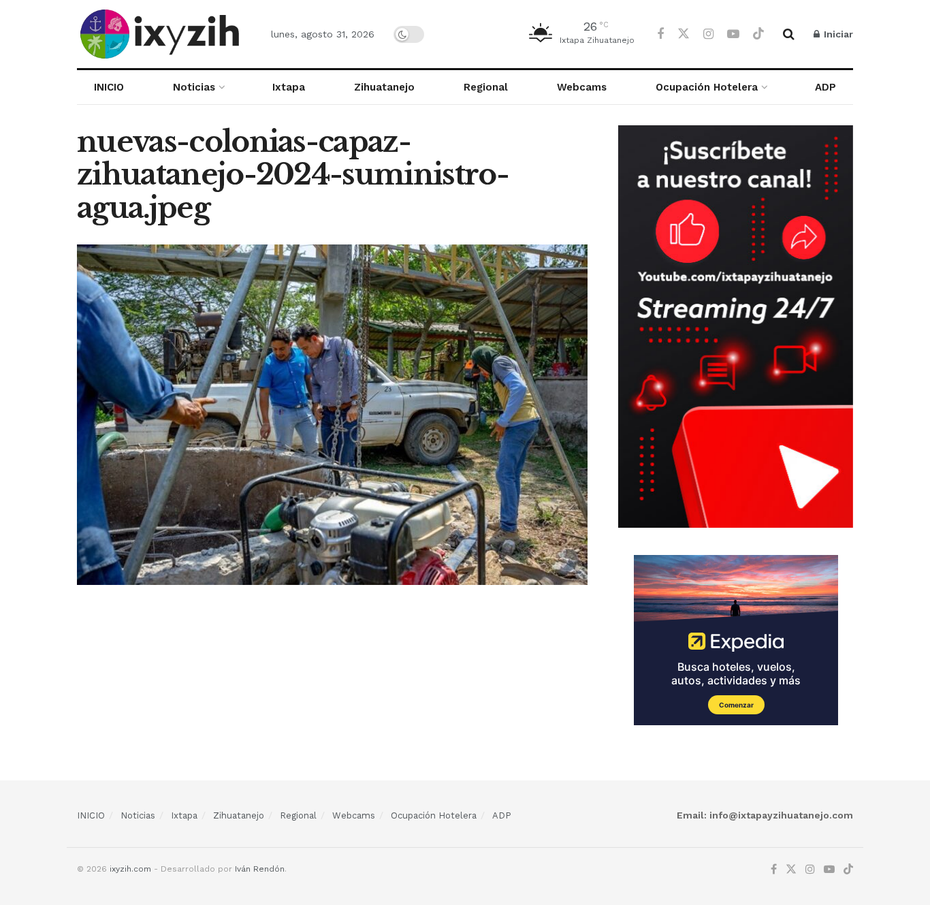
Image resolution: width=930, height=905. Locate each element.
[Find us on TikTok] (758, 34)
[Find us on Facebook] (660, 34)
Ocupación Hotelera (707, 87)
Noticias (194, 87)
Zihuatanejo (384, 87)
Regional (486, 87)
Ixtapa (288, 87)
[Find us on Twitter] (683, 34)
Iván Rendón (260, 869)
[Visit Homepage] (162, 34)
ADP (825, 87)
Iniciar (837, 34)
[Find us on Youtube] (733, 34)
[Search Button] (789, 34)
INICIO (109, 87)
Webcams (582, 87)
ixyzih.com (130, 869)
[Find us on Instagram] (708, 34)
